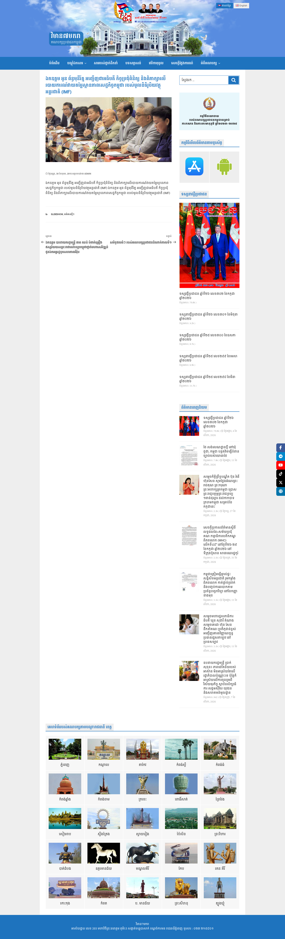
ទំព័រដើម (54, 63)
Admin (87, 174)
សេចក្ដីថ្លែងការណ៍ (182, 63)
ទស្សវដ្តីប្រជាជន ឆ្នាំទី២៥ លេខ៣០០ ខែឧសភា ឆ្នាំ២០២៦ (207, 337)
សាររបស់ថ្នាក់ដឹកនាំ (106, 63)
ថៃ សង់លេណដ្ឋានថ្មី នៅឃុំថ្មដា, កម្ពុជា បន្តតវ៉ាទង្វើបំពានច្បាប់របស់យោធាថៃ (221, 451)
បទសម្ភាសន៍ (133, 63)
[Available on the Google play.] (224, 167)
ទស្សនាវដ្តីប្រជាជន (194, 194)
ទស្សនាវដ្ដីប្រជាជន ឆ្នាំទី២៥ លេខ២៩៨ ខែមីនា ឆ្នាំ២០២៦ (207, 379)
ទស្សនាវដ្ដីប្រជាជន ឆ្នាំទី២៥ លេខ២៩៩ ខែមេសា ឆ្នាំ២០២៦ (208, 358)
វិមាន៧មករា (65, 36)
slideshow (57, 214)
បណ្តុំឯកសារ (75, 63)
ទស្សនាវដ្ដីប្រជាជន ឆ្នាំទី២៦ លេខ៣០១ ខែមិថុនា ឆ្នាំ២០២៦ (208, 317)
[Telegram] (280, 456)
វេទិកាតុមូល (156, 63)
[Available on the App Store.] (194, 167)
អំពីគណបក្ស (209, 63)
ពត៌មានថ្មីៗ (69, 214)
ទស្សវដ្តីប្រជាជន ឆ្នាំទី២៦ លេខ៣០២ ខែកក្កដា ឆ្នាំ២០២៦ (207, 296)
